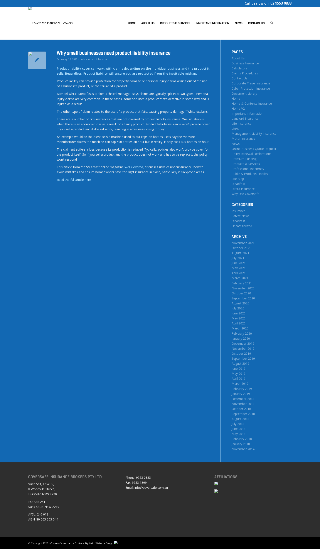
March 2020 (240, 328)
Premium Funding (244, 159)
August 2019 (240, 363)
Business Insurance (245, 63)
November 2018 (243, 404)
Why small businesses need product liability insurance (113, 53)
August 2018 (240, 419)
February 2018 (242, 439)
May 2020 (239, 318)
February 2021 (242, 283)
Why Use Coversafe (245, 194)
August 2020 (240, 303)
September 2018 (243, 414)
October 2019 (241, 353)
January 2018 (241, 444)
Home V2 (238, 108)
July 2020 (238, 308)
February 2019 (242, 389)
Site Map (238, 179)
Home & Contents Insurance (252, 103)
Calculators (239, 68)
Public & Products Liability (250, 174)
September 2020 (243, 298)
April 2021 (239, 273)
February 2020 (242, 333)
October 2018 (241, 409)
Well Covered (134, 167)
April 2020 (239, 323)
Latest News (240, 216)
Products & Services (246, 164)
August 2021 (240, 253)
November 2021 (243, 243)
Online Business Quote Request (254, 149)
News (236, 144)
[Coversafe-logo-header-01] (50, 23)
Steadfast (238, 184)
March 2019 (240, 383)
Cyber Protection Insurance (251, 88)
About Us (238, 58)
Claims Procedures (245, 73)
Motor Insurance (243, 138)
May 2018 (239, 434)
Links (235, 128)
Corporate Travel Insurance (251, 83)
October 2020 (241, 293)
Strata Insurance (243, 189)
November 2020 (243, 288)
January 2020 (241, 338)
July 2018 (238, 424)
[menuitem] (131, 23)
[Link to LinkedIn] (288, 23)
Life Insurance (241, 123)
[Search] (272, 23)
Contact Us (239, 78)
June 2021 (239, 263)
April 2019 (239, 378)
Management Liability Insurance (254, 133)
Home (236, 98)
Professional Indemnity (248, 169)
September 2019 (243, 358)
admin (105, 59)
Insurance (89, 59)
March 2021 (240, 278)
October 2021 (241, 248)
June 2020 (239, 313)
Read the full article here (74, 180)
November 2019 (243, 348)
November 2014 (243, 449)
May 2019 (239, 373)
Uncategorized (242, 226)
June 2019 (239, 368)
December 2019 (243, 343)
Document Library (244, 93)
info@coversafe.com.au (151, 487)
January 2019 (241, 394)
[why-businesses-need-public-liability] (37, 60)
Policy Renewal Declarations (251, 154)
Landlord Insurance (245, 118)
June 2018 (239, 429)
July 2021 (238, 258)
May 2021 (239, 268)
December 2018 (243, 399)
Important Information (247, 113)
